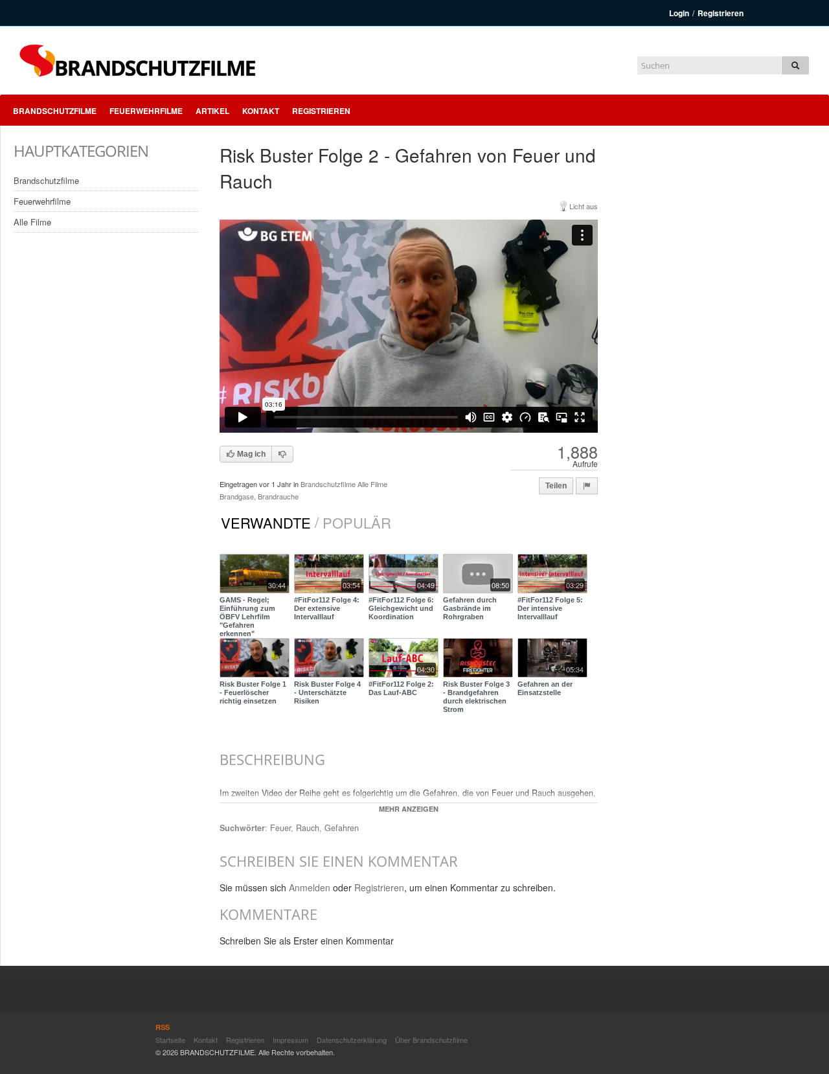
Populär (357, 523)
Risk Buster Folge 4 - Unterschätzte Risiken (327, 692)
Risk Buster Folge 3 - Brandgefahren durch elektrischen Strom (476, 697)
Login (679, 13)
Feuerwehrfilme (146, 111)
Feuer (280, 828)
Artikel (212, 111)
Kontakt (260, 111)
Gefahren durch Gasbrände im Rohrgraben (470, 608)
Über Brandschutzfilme (431, 1039)
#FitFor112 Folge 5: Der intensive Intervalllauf (550, 608)
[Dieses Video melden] (587, 485)
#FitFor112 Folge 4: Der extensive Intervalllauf (326, 608)
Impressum (290, 1039)
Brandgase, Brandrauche (259, 496)
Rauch (307, 828)
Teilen (556, 485)
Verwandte (266, 523)
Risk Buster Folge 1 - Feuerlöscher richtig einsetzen (253, 692)
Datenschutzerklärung (352, 1039)
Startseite (170, 1039)
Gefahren (341, 828)
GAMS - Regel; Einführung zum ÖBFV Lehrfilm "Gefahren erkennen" (247, 617)
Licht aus (583, 206)
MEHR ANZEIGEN (408, 809)
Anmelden (309, 887)
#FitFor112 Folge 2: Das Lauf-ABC (401, 688)
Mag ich (250, 454)
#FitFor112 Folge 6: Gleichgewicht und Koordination (401, 608)
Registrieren (721, 13)
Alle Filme (32, 222)
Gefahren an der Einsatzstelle (545, 688)
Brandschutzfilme (55, 111)
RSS (162, 1027)
